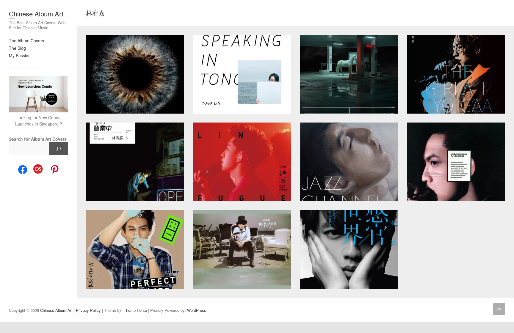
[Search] (58, 148)
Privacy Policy (88, 310)
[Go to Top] (499, 309)
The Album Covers (26, 41)
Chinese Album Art (36, 13)
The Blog (17, 48)
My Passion (20, 55)
